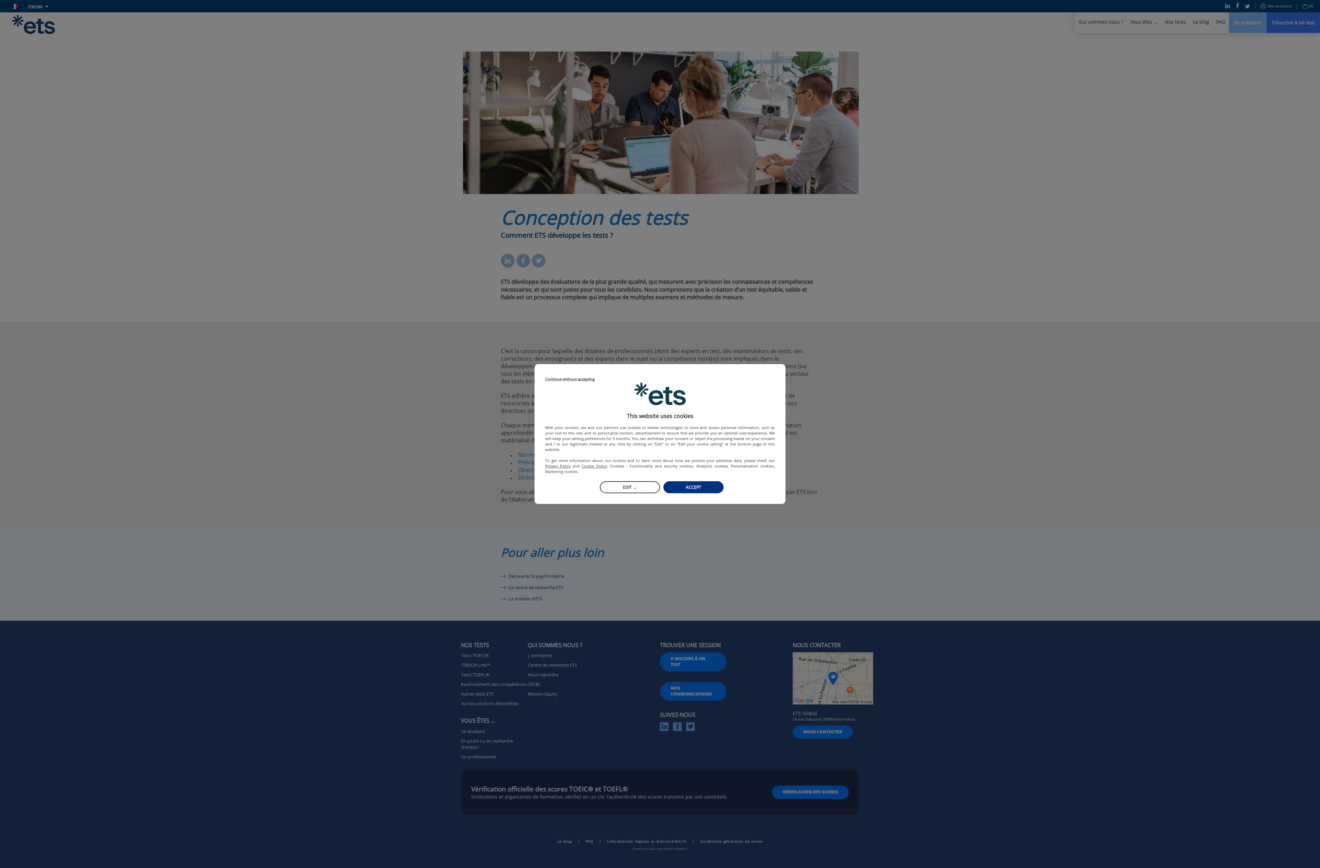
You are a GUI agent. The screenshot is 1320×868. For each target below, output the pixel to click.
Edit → (630, 487)
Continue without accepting (570, 379)
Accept (693, 487)
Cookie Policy (594, 466)
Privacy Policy (558, 466)
